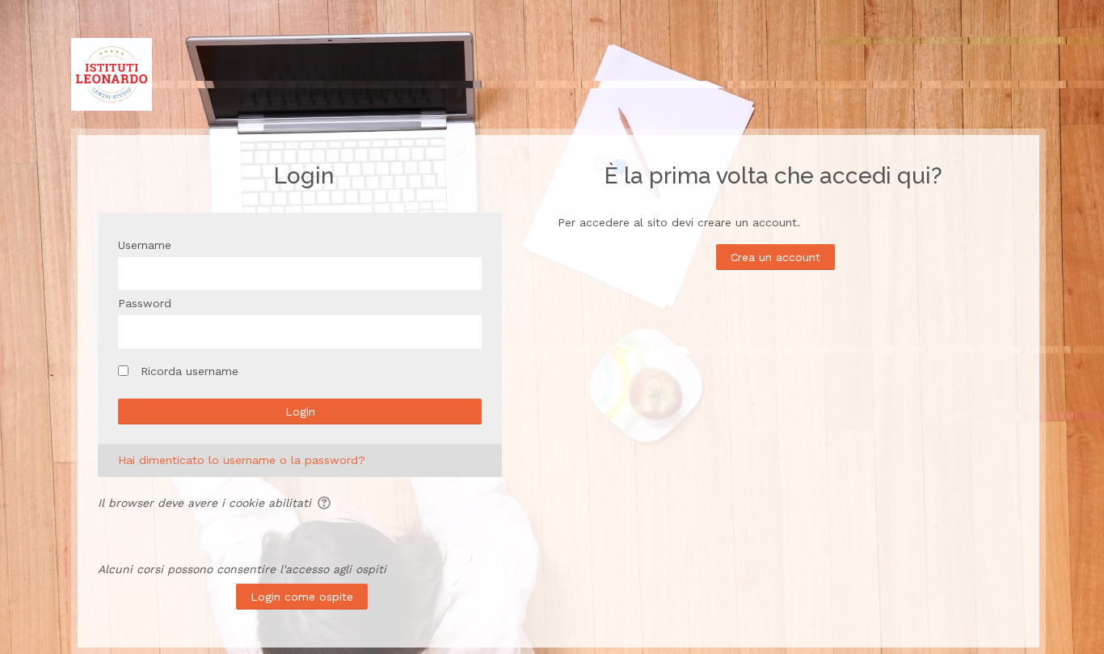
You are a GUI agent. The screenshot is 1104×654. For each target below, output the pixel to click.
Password (144, 303)
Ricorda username (189, 371)
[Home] (111, 73)
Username (144, 244)
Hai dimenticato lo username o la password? (241, 460)
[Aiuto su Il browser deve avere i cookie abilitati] (323, 502)
